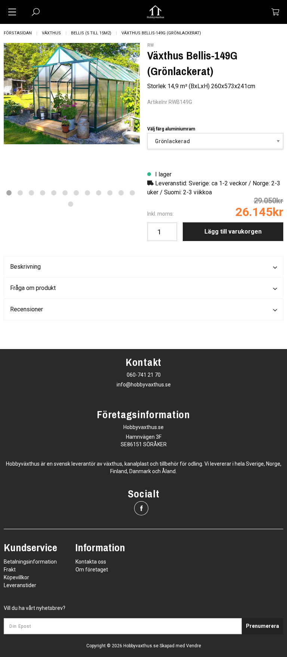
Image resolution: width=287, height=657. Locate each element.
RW (150, 45)
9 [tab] (98, 192)
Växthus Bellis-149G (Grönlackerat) (161, 33)
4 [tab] (42, 192)
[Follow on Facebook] (141, 508)
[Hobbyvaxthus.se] (155, 11)
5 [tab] (53, 192)
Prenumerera (262, 626)
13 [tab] (70, 204)
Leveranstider (20, 585)
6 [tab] (65, 192)
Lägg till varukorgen (233, 231)
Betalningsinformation (30, 562)
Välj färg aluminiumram (171, 129)
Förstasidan (18, 33)
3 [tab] (31, 192)
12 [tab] (132, 192)
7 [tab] (76, 192)
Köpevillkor (16, 577)
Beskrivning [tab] (25, 266)
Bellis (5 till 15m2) (91, 33)
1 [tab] (9, 192)
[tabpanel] (72, 94)
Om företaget (91, 570)
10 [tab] (109, 192)
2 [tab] (20, 192)
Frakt (10, 570)
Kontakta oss (90, 562)
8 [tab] (87, 192)
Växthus (51, 33)
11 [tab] (121, 192)
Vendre (193, 645)
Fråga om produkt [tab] (33, 288)
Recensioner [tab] (26, 309)
